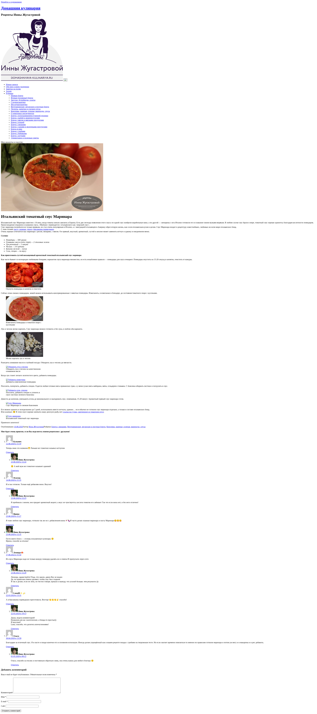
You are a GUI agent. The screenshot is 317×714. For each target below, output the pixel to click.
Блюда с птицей (17, 122)
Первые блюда (17, 96)
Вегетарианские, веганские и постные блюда (30, 107)
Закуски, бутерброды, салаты (23, 100)
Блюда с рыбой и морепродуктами (25, 118)
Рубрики (9, 93)
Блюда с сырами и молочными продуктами (29, 127)
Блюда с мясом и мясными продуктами (27, 120)
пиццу (29, 229)
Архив (9, 91)
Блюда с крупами (18, 136)
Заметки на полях (13, 89)
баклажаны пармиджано (43, 229)
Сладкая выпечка (18, 102)
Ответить (10, 452)
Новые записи (12, 84)
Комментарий (7, 692)
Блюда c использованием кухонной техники (29, 116)
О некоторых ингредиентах (22, 113)
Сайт (3, 706)
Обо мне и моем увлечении (17, 87)
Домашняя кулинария (20, 8)
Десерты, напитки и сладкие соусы (25, 109)
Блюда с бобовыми (19, 133)
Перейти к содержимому (11, 2)
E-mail (4, 701)
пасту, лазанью (20, 229)
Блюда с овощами (18, 125)
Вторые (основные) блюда (22, 98)
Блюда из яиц (16, 129)
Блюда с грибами (18, 131)
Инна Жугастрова (36, 427)
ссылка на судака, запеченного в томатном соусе (83, 412)
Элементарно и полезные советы (25, 138)
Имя (3, 697)
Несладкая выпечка (19, 104)
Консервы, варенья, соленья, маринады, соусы (30, 111)
